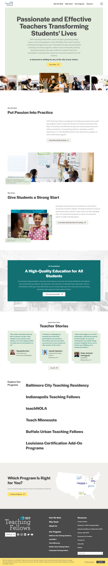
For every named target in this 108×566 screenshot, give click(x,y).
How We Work (58, 4)
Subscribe (81, 544)
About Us (89, 4)
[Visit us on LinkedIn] (25, 534)
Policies (80, 547)
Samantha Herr (23, 351)
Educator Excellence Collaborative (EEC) (90, 529)
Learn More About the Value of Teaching (70, 222)
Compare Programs (16, 494)
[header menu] (101, 4)
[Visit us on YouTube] (32, 534)
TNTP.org (9, 534)
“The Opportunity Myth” (52, 294)
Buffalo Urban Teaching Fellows (54, 431)
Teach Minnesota (41, 419)
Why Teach (69, 4)
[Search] (101, 553)
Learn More (52, 64)
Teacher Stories (82, 522)
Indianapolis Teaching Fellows (53, 396)
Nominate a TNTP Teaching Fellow (88, 525)
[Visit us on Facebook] (18, 534)
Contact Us (81, 540)
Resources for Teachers (85, 536)
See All (53, 368)
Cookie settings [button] (89, 562)
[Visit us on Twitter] (28, 534)
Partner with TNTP (83, 533)
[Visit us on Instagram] (22, 534)
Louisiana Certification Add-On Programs (54, 445)
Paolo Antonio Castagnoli (87, 354)
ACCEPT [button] (100, 562)
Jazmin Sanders (55, 351)
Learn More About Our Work (57, 140)
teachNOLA (36, 408)
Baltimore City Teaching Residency (57, 385)
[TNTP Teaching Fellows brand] (9, 4)
